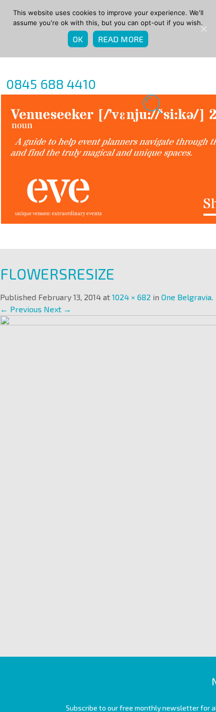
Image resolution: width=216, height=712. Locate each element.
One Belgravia (186, 297)
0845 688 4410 (51, 84)
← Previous (21, 309)
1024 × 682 (131, 297)
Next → (57, 309)
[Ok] (203, 29)
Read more (120, 39)
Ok (78, 39)
